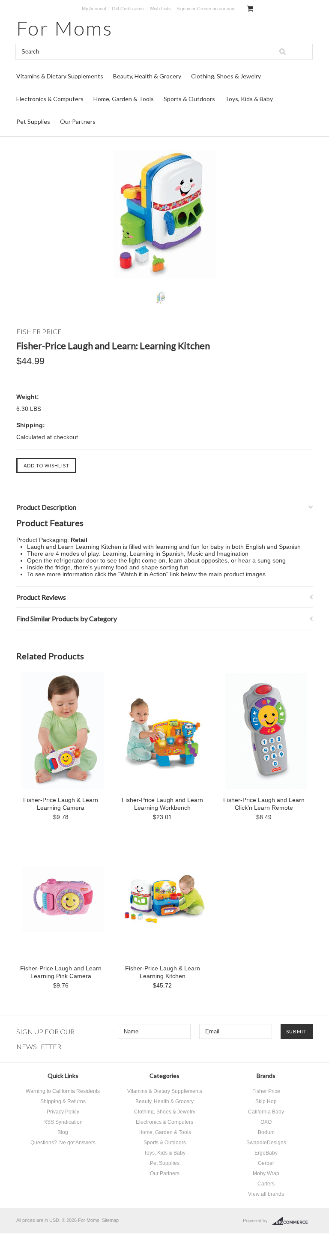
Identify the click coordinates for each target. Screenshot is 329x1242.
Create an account (216, 8)
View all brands (266, 1194)
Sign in (183, 8)
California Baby (266, 1112)
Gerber (266, 1163)
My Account (94, 8)
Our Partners (78, 121)
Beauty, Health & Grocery (147, 76)
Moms (64, 28)
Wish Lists (160, 8)
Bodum (266, 1132)
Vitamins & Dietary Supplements (59, 76)
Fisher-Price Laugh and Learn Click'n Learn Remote (264, 803)
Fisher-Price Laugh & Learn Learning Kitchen (162, 972)
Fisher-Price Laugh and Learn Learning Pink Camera (61, 972)
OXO (266, 1122)
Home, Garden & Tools (123, 98)
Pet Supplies (33, 121)
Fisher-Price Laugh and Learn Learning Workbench (162, 803)
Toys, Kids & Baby (249, 98)
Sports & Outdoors (189, 98)
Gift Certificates (128, 8)
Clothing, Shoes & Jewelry (226, 76)
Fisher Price (266, 1091)
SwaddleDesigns (266, 1143)
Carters (266, 1184)
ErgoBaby (266, 1153)
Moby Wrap (266, 1173)
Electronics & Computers (50, 98)
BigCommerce (292, 1221)
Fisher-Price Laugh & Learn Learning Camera (60, 803)
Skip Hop (266, 1101)
